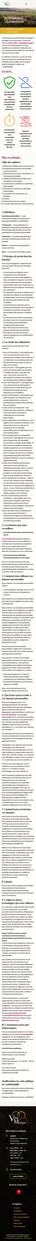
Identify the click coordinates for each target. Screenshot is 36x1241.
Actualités (18, 1211)
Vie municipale (19, 1226)
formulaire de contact (13, 539)
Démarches (18, 1223)
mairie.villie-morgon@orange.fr (20, 43)
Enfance (17, 1220)
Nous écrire (18, 1176)
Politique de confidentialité (13, 1238)
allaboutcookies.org (10, 1020)
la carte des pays (9, 715)
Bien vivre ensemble (21, 1217)
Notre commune (20, 1214)
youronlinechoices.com (13, 1015)
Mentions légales (22, 1236)
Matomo (29, 964)
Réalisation (27, 1238)
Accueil (9, 29)
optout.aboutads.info (17, 1013)
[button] (26, 5)
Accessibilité (11, 1236)
